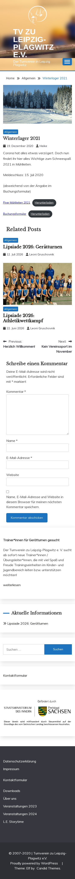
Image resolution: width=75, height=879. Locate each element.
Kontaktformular (15, 675)
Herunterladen (44, 202)
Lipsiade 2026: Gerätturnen (32, 246)
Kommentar (16, 391)
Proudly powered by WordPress (34, 863)
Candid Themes (48, 868)
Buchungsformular (14, 213)
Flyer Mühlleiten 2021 (16, 202)
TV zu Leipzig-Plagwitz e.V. (33, 43)
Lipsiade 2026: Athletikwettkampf (23, 318)
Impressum (11, 769)
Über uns (9, 798)
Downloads (11, 791)
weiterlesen (12, 585)
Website (12, 475)
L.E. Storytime (13, 821)
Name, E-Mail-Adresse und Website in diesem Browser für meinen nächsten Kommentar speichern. (34, 502)
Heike (43, 146)
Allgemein (10, 131)
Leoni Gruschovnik (41, 254)
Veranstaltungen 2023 (20, 806)
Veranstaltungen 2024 (20, 814)
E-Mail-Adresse (19, 458)
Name (12, 441)
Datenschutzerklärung (19, 761)
